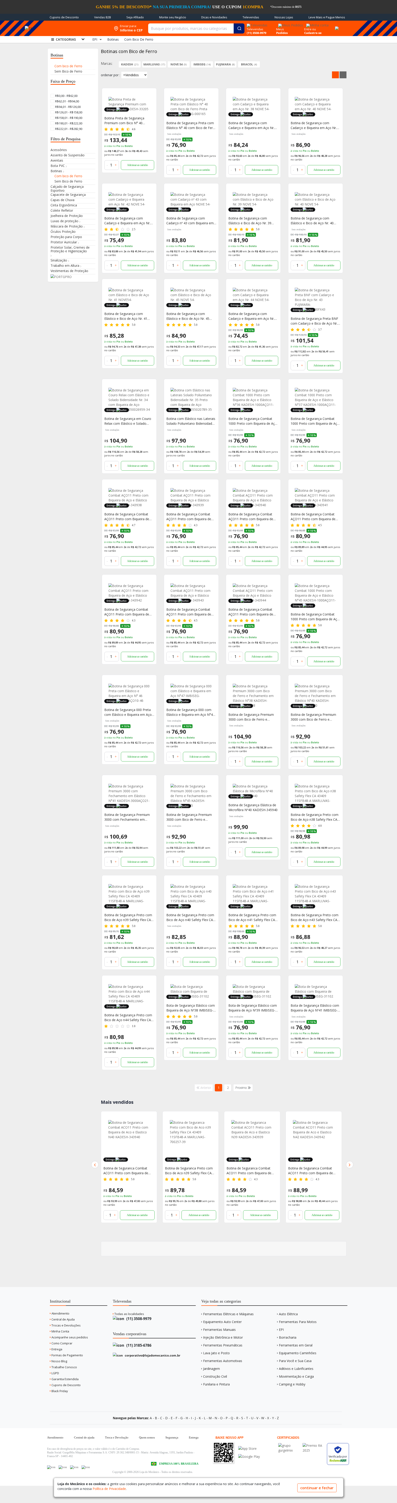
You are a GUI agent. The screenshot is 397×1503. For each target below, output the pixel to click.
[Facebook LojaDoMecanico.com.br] (51, 1467)
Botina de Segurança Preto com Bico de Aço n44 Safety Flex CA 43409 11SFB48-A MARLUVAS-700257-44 (128, 1017)
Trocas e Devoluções (66, 1325)
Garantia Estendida (65, 1379)
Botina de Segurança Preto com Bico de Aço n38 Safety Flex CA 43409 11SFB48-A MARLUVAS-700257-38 (314, 817)
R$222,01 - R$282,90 (68, 129)
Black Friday (59, 1391)
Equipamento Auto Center (222, 1322)
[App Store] (249, 1448)
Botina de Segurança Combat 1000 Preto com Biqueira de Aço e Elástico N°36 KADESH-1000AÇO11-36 (252, 421)
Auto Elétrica (288, 1314)
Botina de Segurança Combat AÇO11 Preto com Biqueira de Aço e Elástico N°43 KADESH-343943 (188, 612)
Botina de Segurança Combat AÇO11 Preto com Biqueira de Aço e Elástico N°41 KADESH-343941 (313, 516)
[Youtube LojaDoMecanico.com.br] (63, 1467)
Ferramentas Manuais (219, 1329)
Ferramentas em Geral (295, 1345)
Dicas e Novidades (214, 17)
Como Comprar (61, 1343)
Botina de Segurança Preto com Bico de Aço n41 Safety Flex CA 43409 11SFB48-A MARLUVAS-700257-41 (252, 917)
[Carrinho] (336, 25)
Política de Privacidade (109, 1488)
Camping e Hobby (292, 1384)
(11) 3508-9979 (138, 1318)
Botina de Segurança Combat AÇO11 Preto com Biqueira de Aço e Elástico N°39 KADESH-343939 (188, 516)
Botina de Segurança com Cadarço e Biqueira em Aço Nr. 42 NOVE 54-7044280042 (127, 220)
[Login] (316, 24)
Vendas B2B (102, 17)
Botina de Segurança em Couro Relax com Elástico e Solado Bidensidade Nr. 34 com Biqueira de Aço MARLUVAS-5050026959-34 (128, 421)
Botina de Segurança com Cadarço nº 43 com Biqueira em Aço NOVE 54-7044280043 (190, 220)
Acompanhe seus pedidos (69, 1337)
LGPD (55, 1373)
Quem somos (147, 1437)
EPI (281, 1329)
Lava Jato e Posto (216, 1353)
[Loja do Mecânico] (78, 28)
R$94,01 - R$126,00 (67, 107)
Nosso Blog (59, 1361)
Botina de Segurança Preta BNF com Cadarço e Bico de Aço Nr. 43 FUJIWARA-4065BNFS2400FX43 (314, 321)
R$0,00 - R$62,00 (65, 96)
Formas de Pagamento (67, 1355)
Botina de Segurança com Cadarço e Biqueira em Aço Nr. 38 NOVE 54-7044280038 (251, 125)
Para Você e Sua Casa (295, 1361)
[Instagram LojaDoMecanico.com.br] (74, 1467)
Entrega (56, 1349)
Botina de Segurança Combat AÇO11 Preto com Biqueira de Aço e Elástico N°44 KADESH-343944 (250, 612)
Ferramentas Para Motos (298, 1322)
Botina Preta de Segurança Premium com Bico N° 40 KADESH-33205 (124, 120)
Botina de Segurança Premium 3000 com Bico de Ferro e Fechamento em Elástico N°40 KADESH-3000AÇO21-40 (313, 717)
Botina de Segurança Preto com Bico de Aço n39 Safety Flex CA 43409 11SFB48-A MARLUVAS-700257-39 (128, 917)
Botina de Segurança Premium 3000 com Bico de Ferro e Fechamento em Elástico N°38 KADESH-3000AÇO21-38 (251, 717)
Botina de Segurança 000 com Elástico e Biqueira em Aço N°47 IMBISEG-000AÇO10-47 (190, 712)
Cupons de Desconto (64, 17)
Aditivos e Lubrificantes (296, 1368)
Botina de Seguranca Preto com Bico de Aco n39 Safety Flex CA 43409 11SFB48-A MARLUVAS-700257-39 (127, 1170)
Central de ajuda (84, 1437)
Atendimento (60, 1313)
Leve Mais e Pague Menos (327, 17)
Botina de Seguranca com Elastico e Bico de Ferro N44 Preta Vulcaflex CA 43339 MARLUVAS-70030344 (313, 1170)
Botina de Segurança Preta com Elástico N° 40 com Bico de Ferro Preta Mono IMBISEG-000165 (191, 125)
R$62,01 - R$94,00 (66, 101)
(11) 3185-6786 (138, 1345)
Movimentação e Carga (296, 1376)
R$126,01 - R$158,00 (68, 112)
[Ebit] (289, 1445)
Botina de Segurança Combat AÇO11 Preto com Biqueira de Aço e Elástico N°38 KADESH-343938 (126, 516)
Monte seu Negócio (172, 17)
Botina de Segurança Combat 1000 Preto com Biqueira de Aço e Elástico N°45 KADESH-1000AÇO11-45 (315, 616)
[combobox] (196, 28)
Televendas (251, 17)
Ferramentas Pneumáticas (222, 1345)
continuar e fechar (317, 1487)
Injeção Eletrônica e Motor (223, 1337)
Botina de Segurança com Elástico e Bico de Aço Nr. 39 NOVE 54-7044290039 (249, 220)
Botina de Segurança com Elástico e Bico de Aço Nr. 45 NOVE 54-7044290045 (187, 316)
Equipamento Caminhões (297, 1353)
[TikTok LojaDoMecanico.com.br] (86, 1467)
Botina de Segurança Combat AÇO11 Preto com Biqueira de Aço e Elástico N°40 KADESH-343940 (250, 516)
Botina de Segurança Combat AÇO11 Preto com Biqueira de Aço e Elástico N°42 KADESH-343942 (126, 612)
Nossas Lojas (284, 17)
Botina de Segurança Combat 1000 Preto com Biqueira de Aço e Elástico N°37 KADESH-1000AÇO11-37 (315, 421)
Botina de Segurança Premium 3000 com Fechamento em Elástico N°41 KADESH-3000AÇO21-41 (127, 817)
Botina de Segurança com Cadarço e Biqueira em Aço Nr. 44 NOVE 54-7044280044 (251, 316)
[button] (95, 1164)
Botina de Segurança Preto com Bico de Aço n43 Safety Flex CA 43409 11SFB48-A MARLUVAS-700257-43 (314, 917)
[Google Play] (249, 1456)
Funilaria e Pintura (216, 1384)
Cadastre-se (313, 33)
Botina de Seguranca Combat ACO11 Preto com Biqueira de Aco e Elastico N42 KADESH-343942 (249, 1170)
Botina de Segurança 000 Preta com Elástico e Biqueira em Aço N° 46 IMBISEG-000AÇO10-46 (128, 712)
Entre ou (310, 29)
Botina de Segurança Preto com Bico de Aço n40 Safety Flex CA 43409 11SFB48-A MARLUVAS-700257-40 (190, 917)
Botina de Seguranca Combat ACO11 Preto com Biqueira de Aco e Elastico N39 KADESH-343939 (187, 1170)
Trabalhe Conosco (64, 1367)
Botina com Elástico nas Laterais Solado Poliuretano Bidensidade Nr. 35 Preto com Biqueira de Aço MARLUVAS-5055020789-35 (190, 421)
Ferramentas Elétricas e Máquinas (228, 1314)
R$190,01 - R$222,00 (68, 123)
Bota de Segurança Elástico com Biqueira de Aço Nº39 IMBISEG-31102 (252, 1008)
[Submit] (239, 28)
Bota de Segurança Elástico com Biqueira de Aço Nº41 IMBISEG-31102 (315, 1008)
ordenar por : (110, 75)
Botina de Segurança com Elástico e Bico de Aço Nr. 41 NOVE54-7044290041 (125, 316)
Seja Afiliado (135, 17)
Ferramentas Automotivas (222, 1361)
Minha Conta (60, 1331)
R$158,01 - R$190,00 (68, 118)
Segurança (171, 1437)
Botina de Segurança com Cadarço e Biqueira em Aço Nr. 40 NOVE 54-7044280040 (314, 125)
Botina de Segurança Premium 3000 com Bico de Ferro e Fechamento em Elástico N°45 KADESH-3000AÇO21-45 (189, 817)
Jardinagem (211, 1368)
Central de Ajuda (63, 1319)
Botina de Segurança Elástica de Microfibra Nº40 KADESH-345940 (253, 807)
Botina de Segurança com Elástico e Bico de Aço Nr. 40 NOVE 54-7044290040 (312, 220)
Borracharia (287, 1337)
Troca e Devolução (116, 1437)
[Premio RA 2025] (314, 1445)
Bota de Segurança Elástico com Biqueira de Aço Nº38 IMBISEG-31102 (190, 1008)
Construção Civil (215, 1376)
